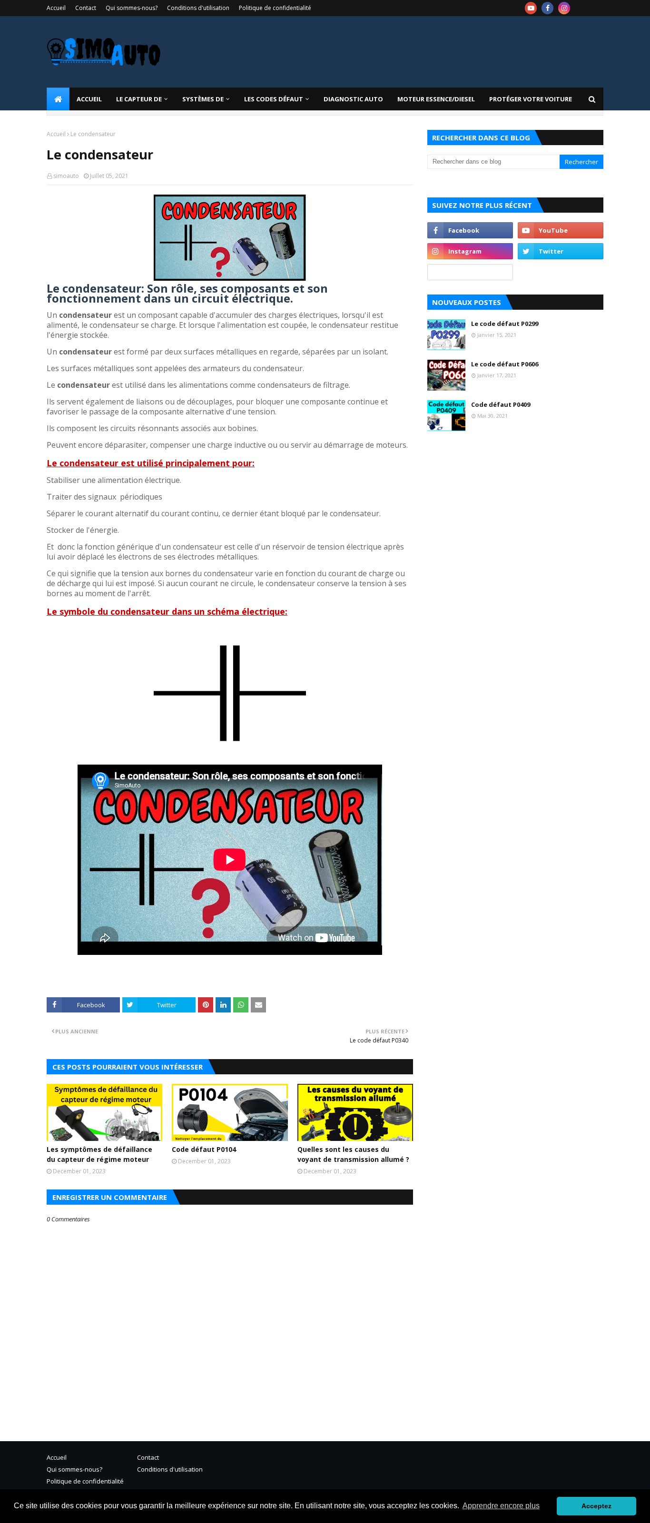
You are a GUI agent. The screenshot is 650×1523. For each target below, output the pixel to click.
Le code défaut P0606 (504, 364)
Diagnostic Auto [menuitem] (353, 99)
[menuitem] (58, 99)
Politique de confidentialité (275, 8)
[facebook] (547, 8)
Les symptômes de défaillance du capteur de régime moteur (99, 1154)
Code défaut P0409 (500, 404)
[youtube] (531, 8)
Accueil (56, 8)
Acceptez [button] (596, 1506)
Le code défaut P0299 (504, 323)
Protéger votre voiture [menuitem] (530, 99)
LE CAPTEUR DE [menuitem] (139, 99)
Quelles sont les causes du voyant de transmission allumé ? (353, 1154)
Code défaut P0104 (204, 1149)
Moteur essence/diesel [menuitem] (436, 99)
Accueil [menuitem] (89, 99)
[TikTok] (470, 272)
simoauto (66, 176)
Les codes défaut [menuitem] (273, 99)
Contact (85, 8)
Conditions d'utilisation (198, 8)
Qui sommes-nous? (132, 8)
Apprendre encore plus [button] (501, 1506)
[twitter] (560, 251)
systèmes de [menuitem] (203, 99)
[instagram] (564, 8)
